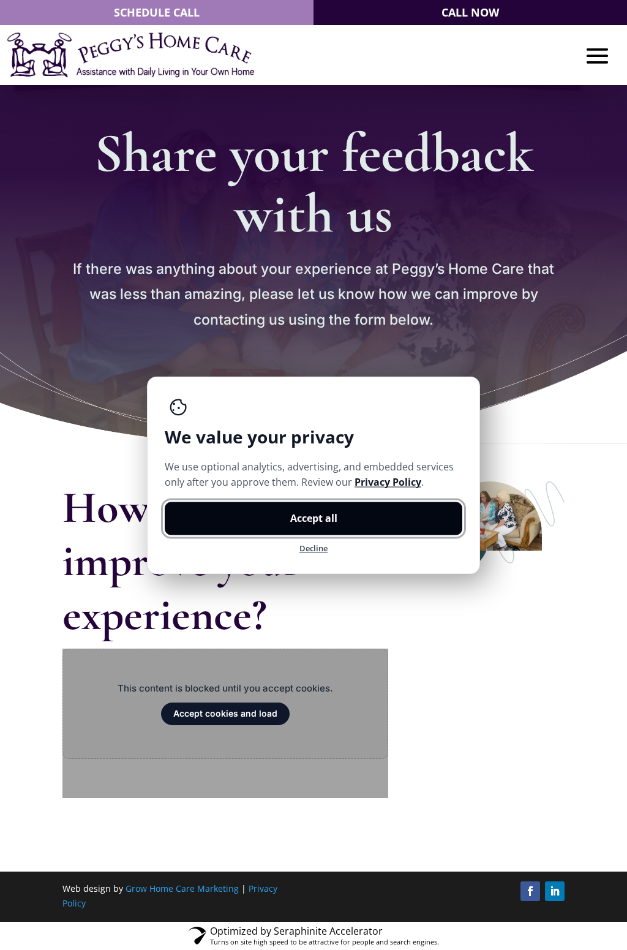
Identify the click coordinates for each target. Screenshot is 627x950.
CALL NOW (470, 12)
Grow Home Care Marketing (182, 888)
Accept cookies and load (225, 713)
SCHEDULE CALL (157, 12)
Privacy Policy (388, 481)
